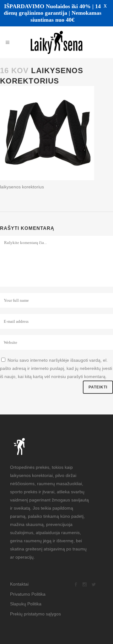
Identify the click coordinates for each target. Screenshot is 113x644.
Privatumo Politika (28, 586)
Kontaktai (19, 576)
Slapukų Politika (25, 596)
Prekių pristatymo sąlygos (35, 606)
